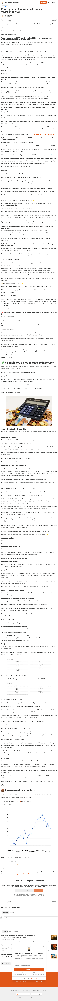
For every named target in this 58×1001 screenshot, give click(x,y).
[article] (29, 938)
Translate (4, 6)
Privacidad (27, 990)
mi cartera (18, 801)
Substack (21, 998)
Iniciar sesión (52, 2)
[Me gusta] (2, 20)
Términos (33, 990)
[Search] (55, 931)
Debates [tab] (16, 931)
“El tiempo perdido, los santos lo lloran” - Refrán (13, 937)
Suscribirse (43, 2)
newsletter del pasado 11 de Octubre (43, 134)
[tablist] (8, 912)
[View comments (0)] (6, 20)
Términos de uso (29, 972)
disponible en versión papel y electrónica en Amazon (18, 874)
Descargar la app (36, 994)
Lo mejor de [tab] (5, 931)
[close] (43, 946)
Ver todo (4, 964)
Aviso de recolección (42, 990)
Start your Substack (24, 994)
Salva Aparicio (8, 15)
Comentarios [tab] (5, 912)
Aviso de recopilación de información (23, 974)
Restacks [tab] (12, 912)
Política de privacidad (39, 974)
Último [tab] (11, 931)
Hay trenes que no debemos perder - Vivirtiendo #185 (18, 935)
